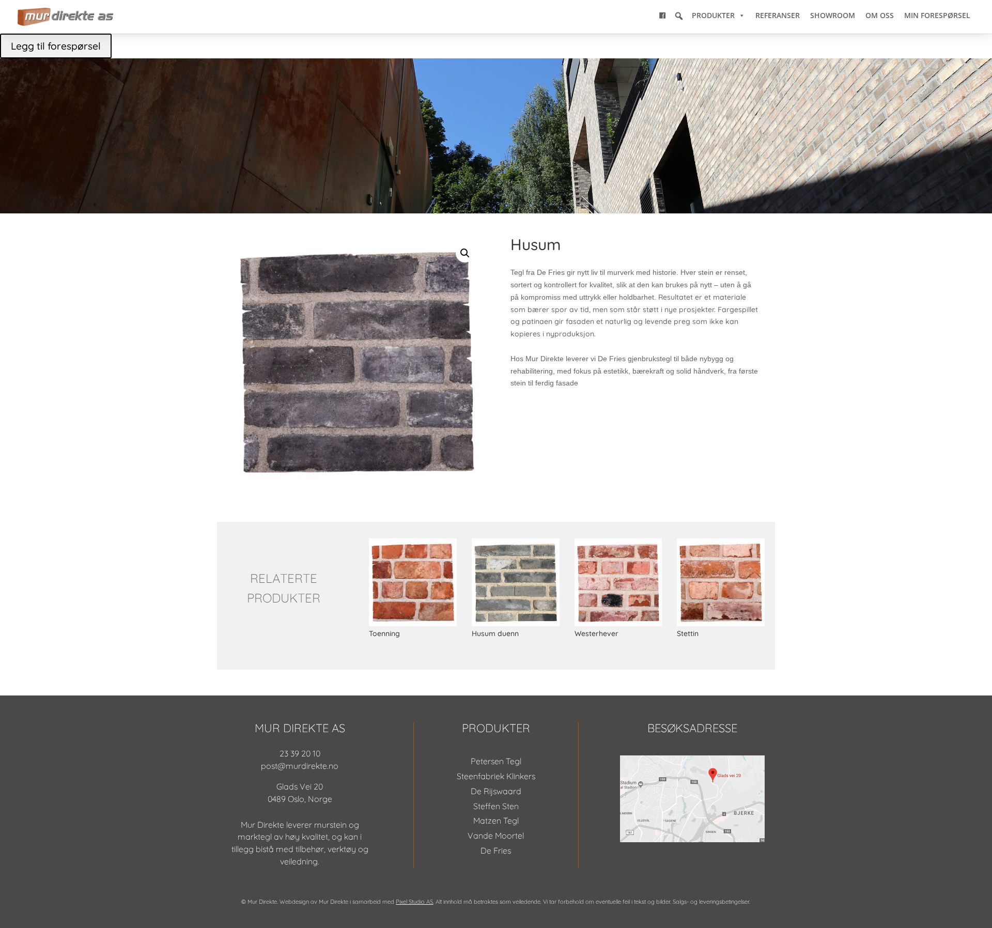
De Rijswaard (496, 791)
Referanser (777, 15)
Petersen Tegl (496, 761)
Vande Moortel (496, 835)
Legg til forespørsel (56, 46)
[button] (679, 16)
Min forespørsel (937, 15)
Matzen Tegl (496, 820)
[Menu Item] (662, 15)
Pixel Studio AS (414, 901)
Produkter (713, 15)
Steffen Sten (496, 806)
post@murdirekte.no (299, 766)
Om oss (879, 15)
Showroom (832, 15)
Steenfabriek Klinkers (496, 776)
